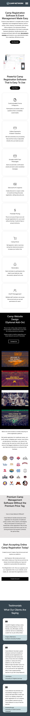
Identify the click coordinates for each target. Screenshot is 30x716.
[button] (26, 3)
